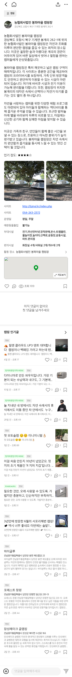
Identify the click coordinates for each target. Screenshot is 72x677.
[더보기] (66, 4)
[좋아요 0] (7, 286)
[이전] (6, 4)
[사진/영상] (6, 671)
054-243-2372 (31, 212)
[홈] (14, 4)
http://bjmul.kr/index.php (37, 206)
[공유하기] (58, 4)
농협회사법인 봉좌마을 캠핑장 (32, 252)
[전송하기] (66, 671)
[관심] (65, 286)
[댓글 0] (14, 286)
